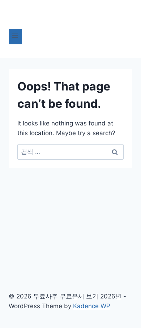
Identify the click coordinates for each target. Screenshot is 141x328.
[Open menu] (15, 36)
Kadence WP (91, 306)
